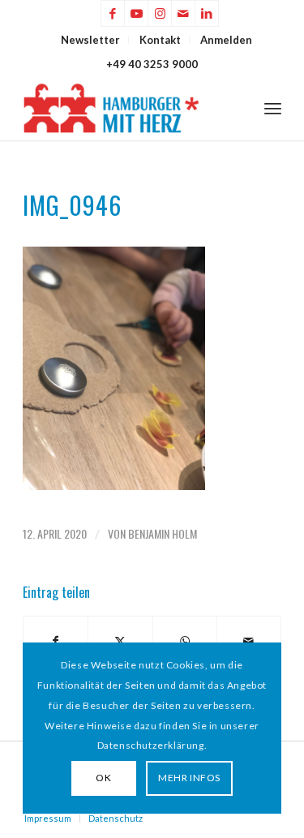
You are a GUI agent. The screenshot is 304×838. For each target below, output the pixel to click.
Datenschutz (115, 818)
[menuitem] (91, 40)
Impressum (47, 818)
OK (103, 777)
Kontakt (160, 39)
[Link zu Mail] (183, 13)
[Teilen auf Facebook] (56, 641)
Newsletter (90, 39)
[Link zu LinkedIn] (206, 13)
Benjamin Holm (162, 533)
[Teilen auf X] (120, 641)
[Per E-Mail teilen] (248, 641)
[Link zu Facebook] (112, 13)
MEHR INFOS (189, 777)
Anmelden (226, 39)
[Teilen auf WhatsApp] (184, 641)
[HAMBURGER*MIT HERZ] (126, 107)
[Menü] (272, 107)
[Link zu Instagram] (159, 13)
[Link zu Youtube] (136, 13)
